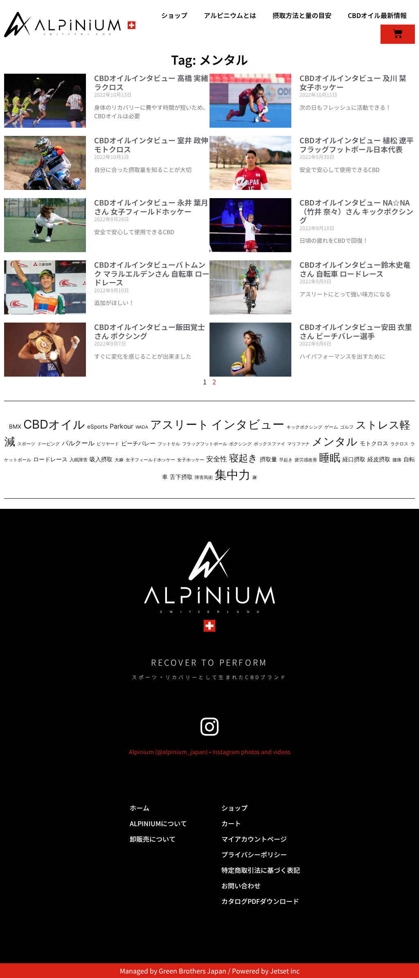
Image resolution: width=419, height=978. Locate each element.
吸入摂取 (101, 459)
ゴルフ (347, 427)
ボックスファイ (269, 444)
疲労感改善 (306, 460)
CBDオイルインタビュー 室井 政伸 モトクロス (151, 144)
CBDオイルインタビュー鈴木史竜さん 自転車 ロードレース (355, 269)
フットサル (169, 444)
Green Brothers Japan (192, 971)
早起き (286, 460)
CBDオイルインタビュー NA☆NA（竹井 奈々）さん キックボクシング (356, 211)
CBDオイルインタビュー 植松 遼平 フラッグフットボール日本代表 (357, 144)
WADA (141, 427)
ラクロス (399, 444)
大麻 (119, 460)
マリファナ (298, 444)
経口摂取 (353, 459)
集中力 (232, 475)
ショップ (174, 15)
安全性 (216, 458)
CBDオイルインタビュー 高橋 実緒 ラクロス (151, 82)
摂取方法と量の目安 (302, 15)
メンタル (335, 441)
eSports (97, 426)
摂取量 (268, 459)
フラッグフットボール (204, 444)
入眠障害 (79, 460)
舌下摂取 (181, 477)
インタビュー (247, 424)
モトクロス (374, 443)
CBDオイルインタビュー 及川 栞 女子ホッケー (353, 82)
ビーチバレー (138, 443)
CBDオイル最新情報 (377, 15)
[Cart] (398, 34)
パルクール (78, 443)
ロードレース (50, 459)
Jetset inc (285, 971)
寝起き (243, 457)
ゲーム (331, 427)
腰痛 (396, 460)
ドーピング (48, 444)
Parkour (121, 426)
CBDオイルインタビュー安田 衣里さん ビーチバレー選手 (356, 331)
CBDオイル (54, 424)
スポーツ (26, 444)
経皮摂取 (378, 459)
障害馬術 (204, 477)
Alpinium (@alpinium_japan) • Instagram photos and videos (210, 752)
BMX (15, 426)
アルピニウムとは (230, 15)
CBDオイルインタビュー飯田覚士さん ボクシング (149, 331)
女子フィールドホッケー (150, 460)
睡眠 (329, 457)
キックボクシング (304, 427)
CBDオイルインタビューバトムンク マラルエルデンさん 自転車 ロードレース (152, 273)
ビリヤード (108, 444)
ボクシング (240, 444)
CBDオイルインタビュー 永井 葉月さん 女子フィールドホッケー (151, 207)
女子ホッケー (190, 460)
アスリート (179, 424)
